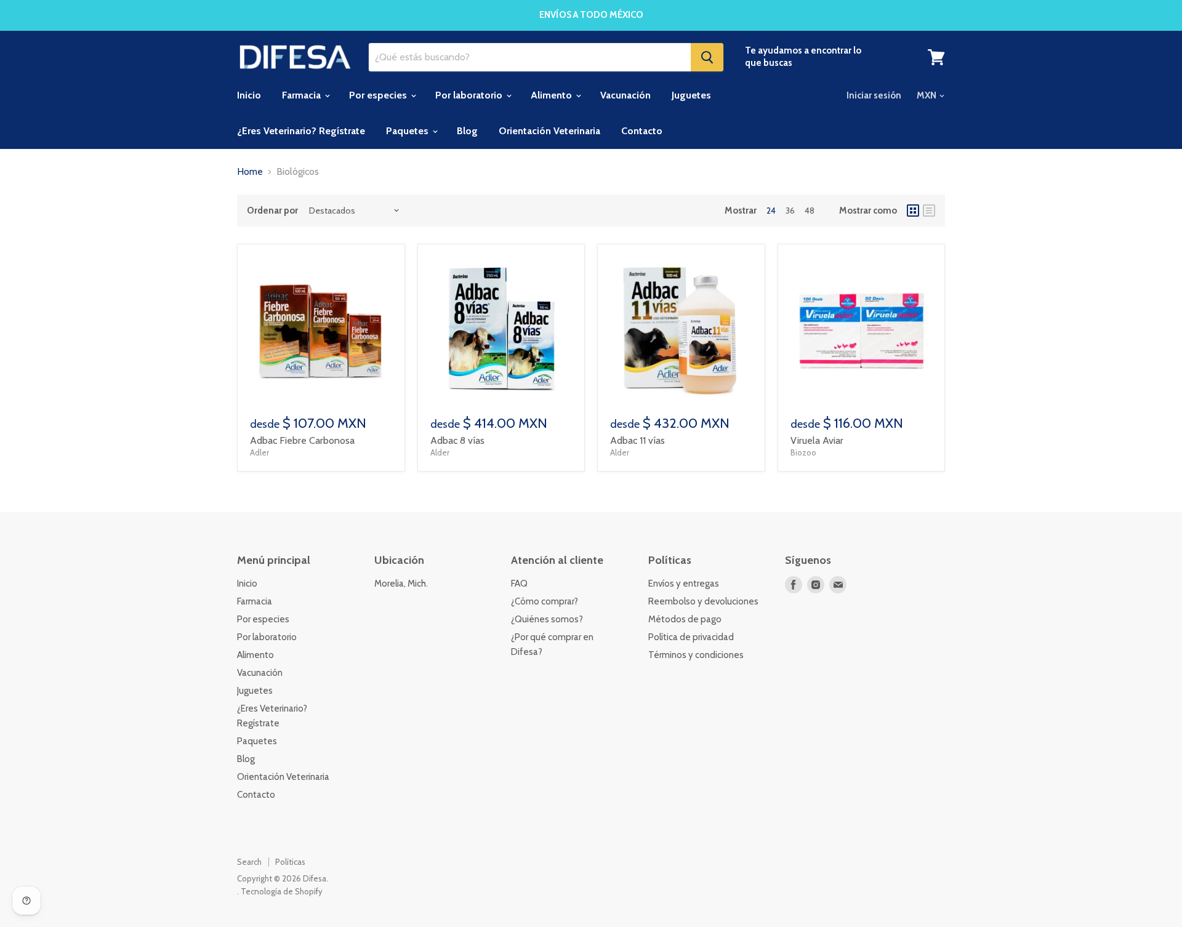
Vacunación (625, 95)
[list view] (929, 210)
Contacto (641, 131)
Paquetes (408, 131)
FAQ (519, 583)
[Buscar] (707, 57)
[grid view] (913, 210)
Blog (467, 131)
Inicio (249, 95)
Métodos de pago (685, 619)
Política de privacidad (691, 637)
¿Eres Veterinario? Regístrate (301, 131)
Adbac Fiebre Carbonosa (302, 440)
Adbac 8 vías (457, 440)
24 (771, 210)
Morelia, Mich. (401, 583)
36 (790, 210)
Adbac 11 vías (637, 440)
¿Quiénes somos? (547, 619)
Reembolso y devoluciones (703, 601)
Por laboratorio (470, 95)
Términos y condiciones (696, 654)
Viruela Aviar (816, 440)
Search (249, 862)
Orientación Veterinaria (549, 131)
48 (809, 210)
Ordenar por (272, 211)
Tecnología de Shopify (282, 891)
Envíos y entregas (683, 583)
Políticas (290, 862)
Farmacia (302, 95)
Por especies (379, 95)
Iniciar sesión (873, 95)
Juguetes (691, 95)
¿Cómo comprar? (544, 601)
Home (250, 171)
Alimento (552, 95)
